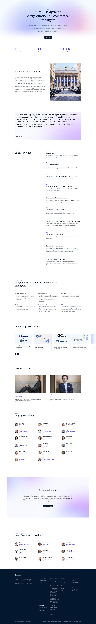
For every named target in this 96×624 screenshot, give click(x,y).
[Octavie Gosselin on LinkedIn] (23, 460)
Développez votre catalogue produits (53, 577)
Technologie (52, 612)
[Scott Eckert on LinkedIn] (45, 426)
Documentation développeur (76, 590)
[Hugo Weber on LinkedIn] (48, 460)
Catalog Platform (42, 580)
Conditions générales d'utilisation (55, 621)
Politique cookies (65, 621)
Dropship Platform (42, 578)
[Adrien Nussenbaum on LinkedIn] (65, 400)
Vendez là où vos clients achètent (65, 577)
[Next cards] (18, 354)
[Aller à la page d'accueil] (18, 575)
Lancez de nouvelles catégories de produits (54, 580)
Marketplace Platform (43, 577)
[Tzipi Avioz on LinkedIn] (22, 426)
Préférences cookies (71, 621)
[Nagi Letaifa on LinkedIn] (71, 432)
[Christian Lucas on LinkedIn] (25, 545)
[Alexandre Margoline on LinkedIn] (48, 560)
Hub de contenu (75, 577)
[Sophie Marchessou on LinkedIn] (47, 439)
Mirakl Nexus (52, 609)
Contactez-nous (48, 37)
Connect (40, 582)
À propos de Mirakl (53, 607)
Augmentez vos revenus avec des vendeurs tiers (54, 583)
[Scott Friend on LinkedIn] (72, 553)
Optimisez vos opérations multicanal (65, 586)
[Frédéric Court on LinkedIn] (26, 553)
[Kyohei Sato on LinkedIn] (50, 447)
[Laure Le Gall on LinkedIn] (46, 432)
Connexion (63, 592)
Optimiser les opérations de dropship (54, 586)
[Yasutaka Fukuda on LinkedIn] (71, 560)
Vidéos (73, 584)
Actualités (74, 587)
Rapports (74, 580)
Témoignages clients (76, 582)
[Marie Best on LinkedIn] (23, 432)
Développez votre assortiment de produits (54, 589)
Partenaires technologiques (42, 610)
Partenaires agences (43, 607)
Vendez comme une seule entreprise (54, 592)
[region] (48, 342)
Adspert (63, 588)
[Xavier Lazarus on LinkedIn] (24, 560)
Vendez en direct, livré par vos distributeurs (54, 602)
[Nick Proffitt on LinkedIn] (72, 454)
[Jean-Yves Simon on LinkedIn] (23, 446)
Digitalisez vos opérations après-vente (54, 599)
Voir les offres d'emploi (48, 506)
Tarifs (62, 590)
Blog (73, 585)
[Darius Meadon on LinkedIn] (70, 439)
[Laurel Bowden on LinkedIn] (45, 545)
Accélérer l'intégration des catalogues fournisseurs (54, 595)
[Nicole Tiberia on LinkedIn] (46, 454)
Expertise (52, 611)
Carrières (51, 614)
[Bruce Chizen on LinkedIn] (70, 545)
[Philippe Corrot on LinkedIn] (30, 401)
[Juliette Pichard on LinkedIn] (23, 454)
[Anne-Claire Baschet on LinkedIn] (70, 426)
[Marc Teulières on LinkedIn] (73, 447)
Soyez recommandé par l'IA (65, 580)
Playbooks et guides (76, 578)
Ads (40, 584)
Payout (40, 585)
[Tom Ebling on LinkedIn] (47, 553)
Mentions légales (78, 621)
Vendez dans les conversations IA (64, 583)
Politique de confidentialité (45, 621)
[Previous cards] (15, 354)
